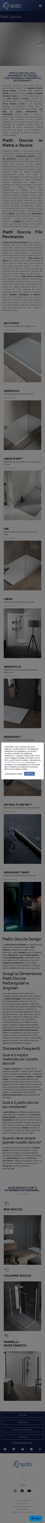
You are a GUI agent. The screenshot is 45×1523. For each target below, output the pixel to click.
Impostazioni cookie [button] (13, 774)
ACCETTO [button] (29, 774)
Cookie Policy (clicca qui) (15, 762)
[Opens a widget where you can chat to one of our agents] (35, 1519)
